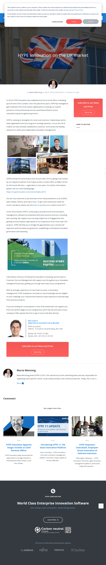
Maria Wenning (35, 92)
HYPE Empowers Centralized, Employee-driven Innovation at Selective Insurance (87, 449)
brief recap (37, 205)
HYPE (53, 50)
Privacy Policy (78, 10)
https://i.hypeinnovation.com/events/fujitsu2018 (26, 192)
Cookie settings (57, 21)
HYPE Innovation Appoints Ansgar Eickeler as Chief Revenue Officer (19, 447)
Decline (90, 21)
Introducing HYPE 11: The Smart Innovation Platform (53, 446)
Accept (74, 21)
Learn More (52, 520)
